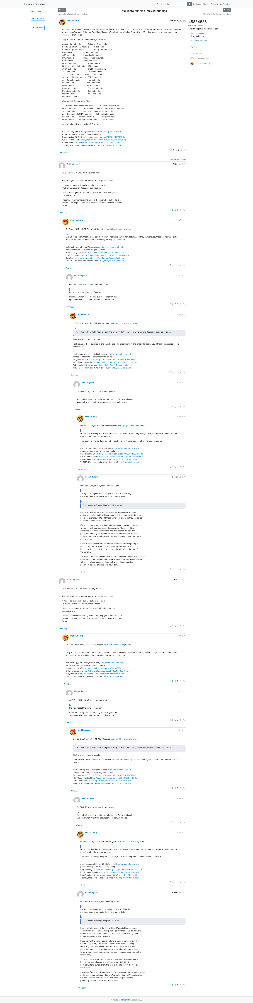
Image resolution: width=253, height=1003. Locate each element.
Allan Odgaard (73, 164)
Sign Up (226, 4)
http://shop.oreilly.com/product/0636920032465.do (103, 140)
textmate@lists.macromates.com (204, 29)
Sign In (215, 4)
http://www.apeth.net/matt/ (109, 131)
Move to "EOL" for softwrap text (217, 14)
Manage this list (201, 4)
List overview (39, 11)
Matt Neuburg (73, 20)
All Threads (39, 18)
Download (38, 28)
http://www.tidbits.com (111, 145)
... (64, 177)
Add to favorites (200, 41)
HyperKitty (126, 1000)
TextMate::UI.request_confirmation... (73, 14)
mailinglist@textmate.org (114, 229)
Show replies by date (177, 159)
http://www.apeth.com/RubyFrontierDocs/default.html (97, 142)
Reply (65, 152)
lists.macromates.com (36, 4)
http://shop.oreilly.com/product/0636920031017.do (102, 137)
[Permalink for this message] (185, 149)
